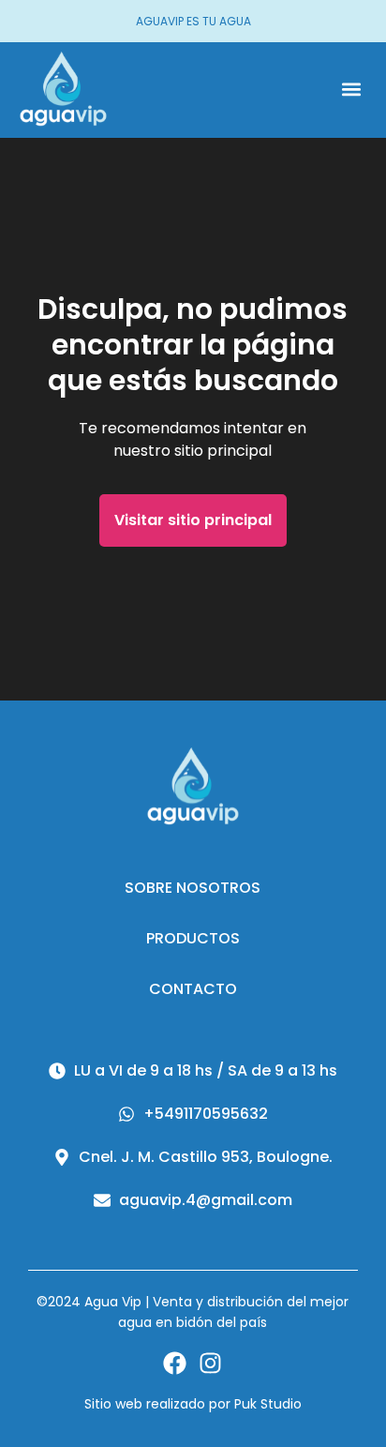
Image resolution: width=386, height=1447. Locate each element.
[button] (350, 89)
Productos (193, 938)
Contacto (193, 989)
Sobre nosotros (192, 887)
